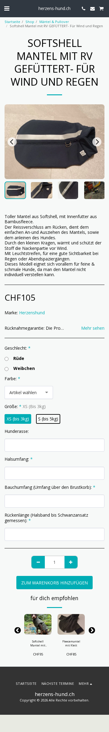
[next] (96, 141)
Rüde (18, 358)
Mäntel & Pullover (54, 21)
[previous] (12, 141)
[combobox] (29, 392)
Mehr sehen (92, 328)
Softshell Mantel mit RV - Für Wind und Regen (37, 643)
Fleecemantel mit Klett (71, 643)
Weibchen (24, 368)
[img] (37, 624)
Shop (29, 21)
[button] (7, 8)
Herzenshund (32, 312)
